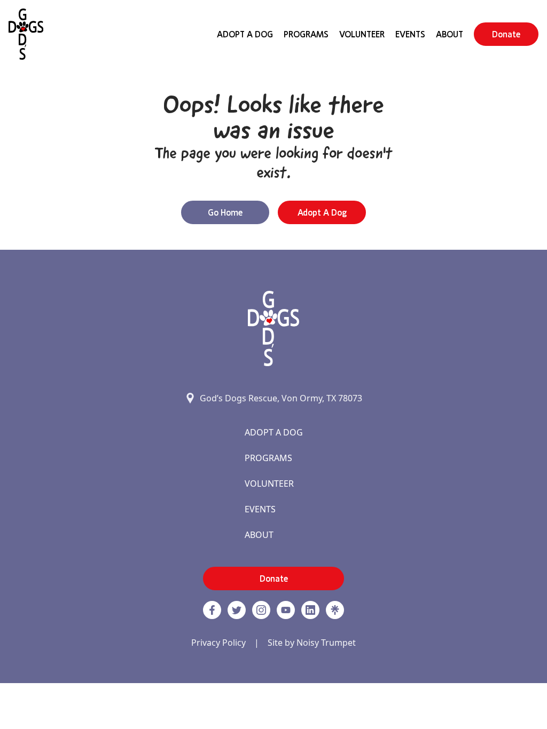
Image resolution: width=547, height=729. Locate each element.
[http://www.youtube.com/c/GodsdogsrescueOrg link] (286, 610)
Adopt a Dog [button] (322, 212)
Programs (306, 34)
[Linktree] (335, 610)
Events (410, 34)
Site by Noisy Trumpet (312, 642)
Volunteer (362, 34)
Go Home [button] (225, 212)
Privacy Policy (218, 642)
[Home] (26, 34)
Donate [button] (506, 34)
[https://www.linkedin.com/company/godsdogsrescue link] (310, 610)
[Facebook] (212, 610)
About (449, 34)
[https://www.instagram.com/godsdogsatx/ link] (261, 610)
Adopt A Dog (245, 34)
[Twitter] (237, 610)
